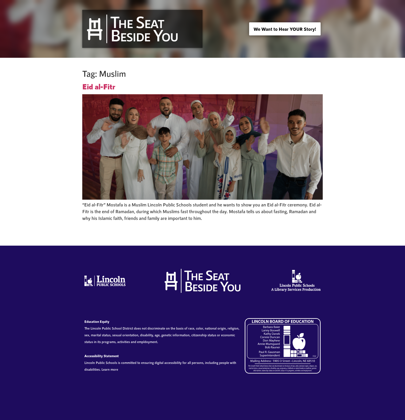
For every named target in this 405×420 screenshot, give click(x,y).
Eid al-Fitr (98, 86)
